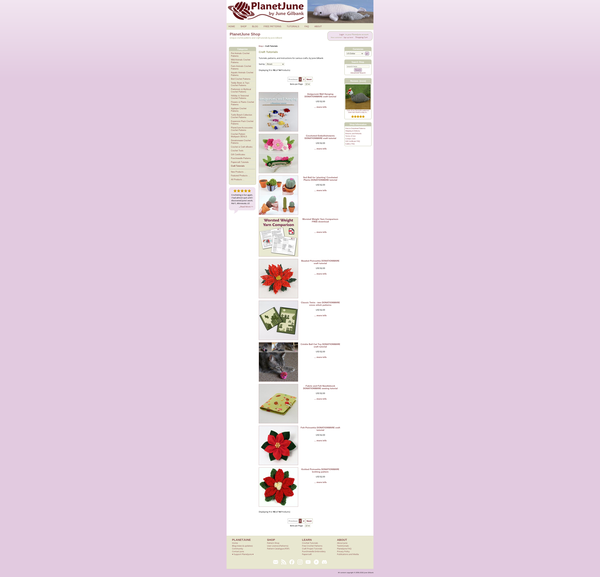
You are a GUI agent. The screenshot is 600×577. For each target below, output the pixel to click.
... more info (320, 107)
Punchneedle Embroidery (314, 551)
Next (309, 79)
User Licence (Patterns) (277, 545)
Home (235, 543)
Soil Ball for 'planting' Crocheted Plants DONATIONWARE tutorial (320, 178)
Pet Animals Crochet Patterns (240, 54)
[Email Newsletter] (275, 562)
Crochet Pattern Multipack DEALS (239, 135)
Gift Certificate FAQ (352, 141)
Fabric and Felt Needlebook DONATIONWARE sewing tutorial (320, 387)
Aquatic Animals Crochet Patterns (242, 73)
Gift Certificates (238, 154)
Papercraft (307, 554)
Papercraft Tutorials (240, 162)
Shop (261, 46)
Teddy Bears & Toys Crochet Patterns (240, 84)
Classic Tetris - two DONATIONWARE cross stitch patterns (320, 303)
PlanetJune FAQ (344, 548)
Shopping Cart (361, 37)
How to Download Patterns (355, 128)
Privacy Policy (343, 551)
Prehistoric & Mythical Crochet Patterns (241, 90)
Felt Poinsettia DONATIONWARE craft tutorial (320, 428)
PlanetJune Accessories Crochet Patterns (242, 128)
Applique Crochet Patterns (238, 109)
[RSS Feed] (283, 562)
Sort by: (262, 64)
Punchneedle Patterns (241, 158)
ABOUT (318, 26)
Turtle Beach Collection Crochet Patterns (241, 116)
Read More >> (246, 206)
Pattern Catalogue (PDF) (278, 548)
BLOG (255, 26)
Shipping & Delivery (352, 131)
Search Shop (358, 62)
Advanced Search (358, 73)
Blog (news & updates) (242, 545)
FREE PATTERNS (272, 26)
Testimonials (343, 545)
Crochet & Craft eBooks (241, 147)
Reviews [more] (358, 81)
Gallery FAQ (350, 144)
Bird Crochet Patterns (240, 79)
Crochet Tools (237, 150)
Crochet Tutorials (310, 543)
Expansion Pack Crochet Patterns (242, 122)
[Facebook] (291, 562)
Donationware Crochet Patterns (241, 141)
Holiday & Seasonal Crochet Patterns (240, 96)
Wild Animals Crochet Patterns (240, 61)
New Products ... (238, 172)
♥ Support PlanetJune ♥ (243, 554)
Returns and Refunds (353, 133)
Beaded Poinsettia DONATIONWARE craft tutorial (320, 262)
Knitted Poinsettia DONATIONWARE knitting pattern (320, 470)
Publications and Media (348, 554)
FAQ (307, 26)
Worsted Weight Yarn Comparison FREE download (320, 220)
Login (341, 34)
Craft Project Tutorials (312, 548)
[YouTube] (308, 562)
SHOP (243, 26)
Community (237, 548)
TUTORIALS (293, 26)
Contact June (350, 139)
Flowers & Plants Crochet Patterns (242, 103)
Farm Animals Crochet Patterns (241, 67)
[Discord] (324, 562)
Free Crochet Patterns (312, 545)
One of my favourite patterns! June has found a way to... (358, 111)
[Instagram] (300, 562)
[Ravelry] (316, 562)
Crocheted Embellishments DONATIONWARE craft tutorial (320, 136)
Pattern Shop (273, 543)
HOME (231, 26)
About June (342, 543)
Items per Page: (297, 84)
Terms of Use (350, 136)
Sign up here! (348, 37)
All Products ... (238, 179)
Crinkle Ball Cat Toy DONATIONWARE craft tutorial (320, 345)
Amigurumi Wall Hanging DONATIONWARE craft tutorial (320, 95)
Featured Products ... (240, 175)
